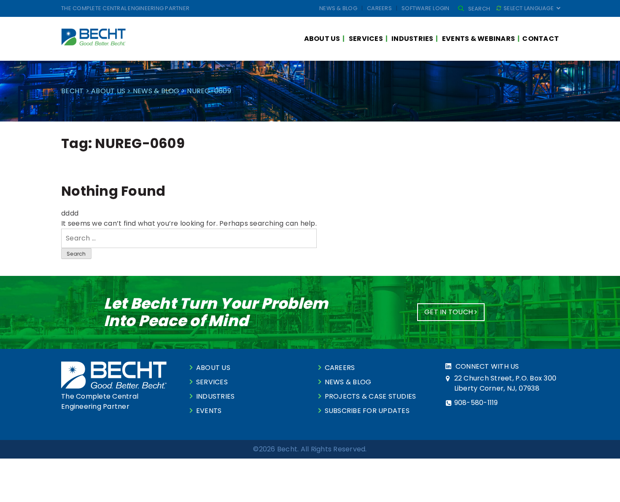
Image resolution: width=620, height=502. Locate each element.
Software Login (426, 8)
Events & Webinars (478, 38)
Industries (412, 38)
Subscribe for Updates (367, 411)
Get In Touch (449, 312)
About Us (322, 38)
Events (209, 411)
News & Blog (338, 8)
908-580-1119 (476, 403)
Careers (379, 8)
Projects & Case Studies (370, 396)
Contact (540, 38)
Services (366, 38)
